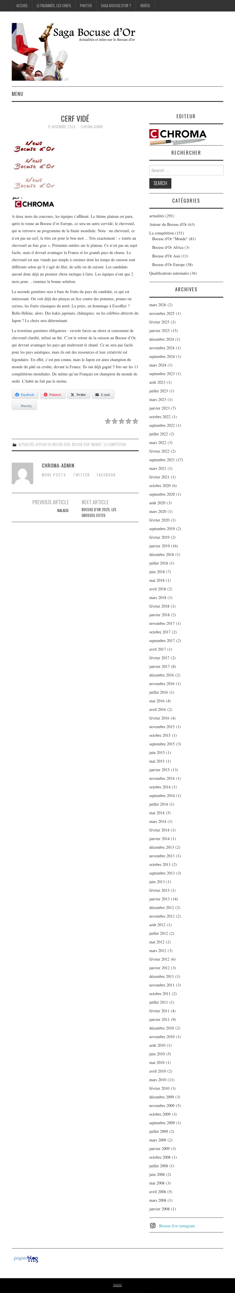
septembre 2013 (162, 873)
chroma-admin (92, 126)
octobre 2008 (160, 1157)
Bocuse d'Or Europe (168, 264)
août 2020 (157, 502)
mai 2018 (156, 580)
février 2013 (159, 890)
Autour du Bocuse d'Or (53, 444)
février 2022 (159, 451)
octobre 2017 (160, 632)
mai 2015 (156, 761)
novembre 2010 (162, 1036)
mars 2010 (157, 1079)
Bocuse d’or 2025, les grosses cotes (99, 512)
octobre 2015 (160, 735)
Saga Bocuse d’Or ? (116, 5)
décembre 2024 (161, 339)
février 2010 (159, 1088)
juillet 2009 (158, 1131)
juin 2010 (157, 1054)
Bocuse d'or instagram (177, 1225)
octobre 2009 (160, 1114)
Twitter (81, 475)
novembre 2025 (162, 313)
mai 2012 (156, 942)
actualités (26, 444)
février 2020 (159, 520)
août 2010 (157, 1045)
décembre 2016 (161, 675)
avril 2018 (157, 589)
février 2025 (159, 322)
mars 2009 (157, 1140)
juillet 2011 (158, 1002)
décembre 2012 (161, 907)
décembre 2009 (161, 1097)
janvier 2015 (159, 769)
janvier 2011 (159, 1019)
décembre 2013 (161, 847)
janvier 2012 (159, 967)
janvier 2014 (159, 838)
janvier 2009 (159, 1148)
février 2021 (159, 477)
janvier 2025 (159, 330)
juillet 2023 (158, 390)
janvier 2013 (159, 899)
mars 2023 (157, 399)
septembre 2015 (162, 744)
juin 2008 (157, 1174)
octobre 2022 (160, 416)
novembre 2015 (162, 726)
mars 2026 (157, 304)
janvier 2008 (159, 1208)
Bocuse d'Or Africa (167, 247)
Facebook (106, 475)
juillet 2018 (158, 563)
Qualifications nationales (169, 273)
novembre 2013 (162, 855)
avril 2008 (157, 1191)
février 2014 (159, 830)
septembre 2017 (162, 640)
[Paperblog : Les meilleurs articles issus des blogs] (26, 1258)
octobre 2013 (160, 864)
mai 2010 (156, 1062)
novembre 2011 (162, 985)
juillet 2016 (158, 692)
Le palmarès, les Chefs (54, 5)
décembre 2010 (161, 1028)
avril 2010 (157, 1071)
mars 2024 (157, 365)
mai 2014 (156, 812)
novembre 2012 (162, 916)
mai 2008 (156, 1183)
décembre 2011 (161, 976)
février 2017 (159, 657)
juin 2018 (157, 571)
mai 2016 (156, 700)
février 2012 (159, 959)
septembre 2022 (162, 425)
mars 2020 (157, 511)
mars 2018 (157, 597)
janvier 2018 (159, 614)
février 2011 (159, 1010)
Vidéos (145, 5)
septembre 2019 (162, 528)
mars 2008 (157, 1200)
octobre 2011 (160, 993)
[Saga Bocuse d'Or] (83, 51)
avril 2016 (157, 709)
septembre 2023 (162, 373)
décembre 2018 (161, 554)
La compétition (115, 444)
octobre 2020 (160, 485)
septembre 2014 (162, 795)
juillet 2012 (158, 933)
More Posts (54, 475)
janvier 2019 (159, 545)
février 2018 (159, 606)
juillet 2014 (158, 804)
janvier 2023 (159, 408)
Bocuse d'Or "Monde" (87, 444)
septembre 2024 (162, 356)
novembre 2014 (162, 778)
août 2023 (157, 382)
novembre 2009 (162, 1105)
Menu (17, 93)
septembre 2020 (162, 494)
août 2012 (157, 924)
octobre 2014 (160, 787)
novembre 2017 (162, 623)
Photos (86, 5)
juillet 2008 (158, 1165)
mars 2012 (157, 950)
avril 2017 (157, 649)
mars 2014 (157, 821)
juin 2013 (157, 881)
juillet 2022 (158, 434)
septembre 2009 (162, 1122)
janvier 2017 (159, 666)
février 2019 (159, 537)
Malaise (63, 510)
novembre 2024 (162, 347)
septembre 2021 (162, 459)
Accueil (22, 5)
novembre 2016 (162, 683)
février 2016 (159, 718)
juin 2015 (157, 752)
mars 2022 (157, 442)
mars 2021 (157, 468)
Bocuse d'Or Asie (166, 256)
